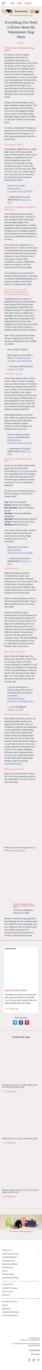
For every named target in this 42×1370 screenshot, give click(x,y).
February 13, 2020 (15, 709)
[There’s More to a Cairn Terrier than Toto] (21, 1116)
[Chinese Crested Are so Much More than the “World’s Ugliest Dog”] (21, 1063)
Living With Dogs (8, 1261)
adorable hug (10, 755)
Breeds (4, 1271)
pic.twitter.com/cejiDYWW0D (20, 553)
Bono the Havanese (24, 471)
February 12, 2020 (15, 369)
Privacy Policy (35, 1354)
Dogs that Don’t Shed (15, 990)
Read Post (14, 1009)
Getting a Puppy (8, 1274)
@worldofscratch (34, 1350)
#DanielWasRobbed (15, 698)
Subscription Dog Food (10, 1312)
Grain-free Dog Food (9, 1315)
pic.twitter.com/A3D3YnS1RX (20, 191)
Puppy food (6, 1308)
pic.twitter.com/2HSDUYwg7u (20, 701)
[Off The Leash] (21, 3)
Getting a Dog (7, 1267)
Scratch (30, 15)
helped (15, 538)
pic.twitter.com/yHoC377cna (19, 443)
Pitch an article (7, 1291)
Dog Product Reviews (10, 1264)
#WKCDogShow (14, 188)
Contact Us (6, 1295)
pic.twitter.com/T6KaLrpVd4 (19, 361)
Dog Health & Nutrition (10, 1254)
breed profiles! (18, 850)
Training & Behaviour (9, 1257)
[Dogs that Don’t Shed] (21, 985)
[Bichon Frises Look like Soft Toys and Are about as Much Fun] (21, 1168)
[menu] (3, 3)
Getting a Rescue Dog (10, 1278)
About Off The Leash (10, 1288)
